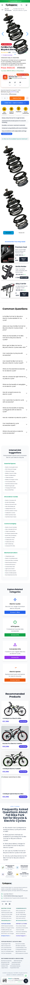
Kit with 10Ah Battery (10, 502)
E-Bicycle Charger (9, 471)
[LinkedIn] (9, 904)
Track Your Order (20, 929)
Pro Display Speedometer (11, 533)
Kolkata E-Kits (4, 966)
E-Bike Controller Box (10, 531)
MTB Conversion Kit (20, 910)
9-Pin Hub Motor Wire (10, 481)
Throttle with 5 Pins (9, 539)
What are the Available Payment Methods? (15, 139)
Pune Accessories (16, 964)
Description (8, 232)
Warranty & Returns (17, 979)
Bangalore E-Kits (5, 962)
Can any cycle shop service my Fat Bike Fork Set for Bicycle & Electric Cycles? (15, 858)
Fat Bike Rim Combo (10, 512)
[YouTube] (6, 904)
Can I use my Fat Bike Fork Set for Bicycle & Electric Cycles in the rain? (14, 852)
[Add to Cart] (26, 981)
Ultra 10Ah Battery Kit (10, 506)
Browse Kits (15, 657)
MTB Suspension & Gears (22, 953)
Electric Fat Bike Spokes (10, 572)
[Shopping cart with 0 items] (26, 5)
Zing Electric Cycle (5, 910)
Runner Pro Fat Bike (20, 943)
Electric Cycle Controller (11, 527)
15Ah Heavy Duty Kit (20, 918)
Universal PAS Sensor (10, 564)
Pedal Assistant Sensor (10, 562)
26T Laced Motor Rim (6, 947)
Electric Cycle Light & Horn (11, 467)
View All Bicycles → (6, 920)
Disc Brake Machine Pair (11, 575)
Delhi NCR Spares (18, 960)
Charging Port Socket (10, 487)
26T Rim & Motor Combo (11, 510)
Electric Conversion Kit (10, 500)
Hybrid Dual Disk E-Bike (6, 912)
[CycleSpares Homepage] (11, 5)
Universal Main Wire (10, 566)
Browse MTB (15, 635)
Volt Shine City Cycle (6, 918)
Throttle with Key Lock (6, 929)
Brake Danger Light (9, 485)
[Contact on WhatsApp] (26, 976)
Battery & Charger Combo (11, 479)
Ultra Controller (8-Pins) (11, 529)
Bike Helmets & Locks (21, 951)
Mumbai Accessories (6, 960)
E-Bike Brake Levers (9, 556)
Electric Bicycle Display (10, 535)
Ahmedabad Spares (15, 966)
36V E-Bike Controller (6, 949)
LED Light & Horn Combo (7, 931)
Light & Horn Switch (10, 568)
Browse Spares (15, 680)
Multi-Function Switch (10, 570)
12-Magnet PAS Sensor (21, 949)
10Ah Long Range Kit (21, 916)
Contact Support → (21, 935)
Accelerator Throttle (10, 537)
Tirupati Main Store (14, 967)
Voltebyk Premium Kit (10, 508)
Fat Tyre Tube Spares (6, 953)
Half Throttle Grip (9, 543)
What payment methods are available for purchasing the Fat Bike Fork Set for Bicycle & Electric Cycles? (14, 837)
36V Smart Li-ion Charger (7, 933)
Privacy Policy (20, 977)
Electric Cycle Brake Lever (11, 558)
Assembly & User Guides (22, 927)
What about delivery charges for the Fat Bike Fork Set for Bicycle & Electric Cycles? (14, 845)
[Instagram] (2, 904)
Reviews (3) (21, 232)
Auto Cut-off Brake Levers (7, 951)
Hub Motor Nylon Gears (10, 517)
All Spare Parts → (5, 935)
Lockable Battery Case (21, 947)
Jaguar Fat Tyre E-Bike (6, 914)
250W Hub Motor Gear (10, 514)
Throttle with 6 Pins (9, 541)
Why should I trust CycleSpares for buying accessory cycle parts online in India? (14, 829)
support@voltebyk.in (8, 894)
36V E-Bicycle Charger (10, 469)
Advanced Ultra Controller (11, 560)
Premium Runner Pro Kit (10, 504)
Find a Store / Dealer (21, 926)
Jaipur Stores (4, 967)
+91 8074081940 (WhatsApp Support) (13, 896)
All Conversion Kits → (21, 920)
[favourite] (27, 98)
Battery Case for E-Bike (10, 473)
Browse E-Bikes (15, 612)
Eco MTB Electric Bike (6, 916)
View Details (23, 721)
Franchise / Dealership (21, 931)
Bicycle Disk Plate (9, 490)
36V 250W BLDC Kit (20, 912)
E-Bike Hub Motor (9, 477)
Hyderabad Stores (16, 962)
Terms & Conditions (11, 977)
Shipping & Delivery (7, 979)
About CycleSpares (20, 933)
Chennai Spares (5, 964)
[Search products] (21, 5)
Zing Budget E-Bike (5, 943)
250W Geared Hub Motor (7, 926)
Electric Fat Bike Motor (10, 475)
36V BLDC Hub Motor (20, 945)
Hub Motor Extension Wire (11, 483)
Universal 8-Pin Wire (10, 546)
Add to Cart (23, 259)
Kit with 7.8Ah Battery (21, 914)
